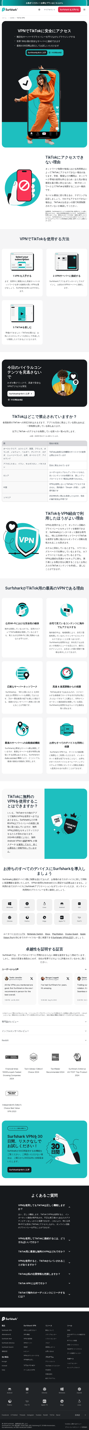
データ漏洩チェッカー (74, 1353)
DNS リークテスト (73, 1345)
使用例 (12, 18)
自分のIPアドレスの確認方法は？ (76, 1335)
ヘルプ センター (73, 1363)
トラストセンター (51, 1339)
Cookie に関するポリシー (73, 1424)
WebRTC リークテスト (74, 1349)
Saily (3, 1370)
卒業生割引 (48, 1374)
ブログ (47, 1343)
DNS (68, 1330)
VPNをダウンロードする (31, 1355)
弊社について (49, 1330)
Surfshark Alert (7, 1339)
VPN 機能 (27, 1334)
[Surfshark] (10, 9)
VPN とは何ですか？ (30, 1330)
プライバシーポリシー (72, 1427)
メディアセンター (51, 1334)
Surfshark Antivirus (8, 1343)
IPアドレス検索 (72, 1340)
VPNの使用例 (28, 1339)
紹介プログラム (50, 1378)
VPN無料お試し (28, 1359)
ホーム (5, 18)
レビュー (26, 1351)
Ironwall (4, 1366)
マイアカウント (49, 10)
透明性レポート (50, 1347)
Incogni (4, 1361)
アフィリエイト (51, 1361)
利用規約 (84, 1427)
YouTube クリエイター (52, 1366)
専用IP (26, 1347)
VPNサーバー (28, 1343)
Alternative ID (6, 1334)
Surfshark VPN (7, 1330)
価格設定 (4, 1351)
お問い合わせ (50, 1351)
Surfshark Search (7, 1347)
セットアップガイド (73, 1367)
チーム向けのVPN (29, 1370)
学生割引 (48, 1370)
